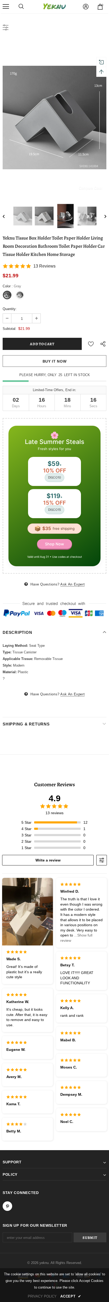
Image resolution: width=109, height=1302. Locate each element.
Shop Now (54, 544)
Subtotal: (9, 329)
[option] (54, 117)
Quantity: (10, 309)
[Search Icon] (21, 6)
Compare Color (90, 188)
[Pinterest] (7, 1206)
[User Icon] (85, 6)
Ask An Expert (72, 584)
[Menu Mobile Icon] (6, 6)
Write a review (48, 860)
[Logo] (54, 6)
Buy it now (55, 361)
